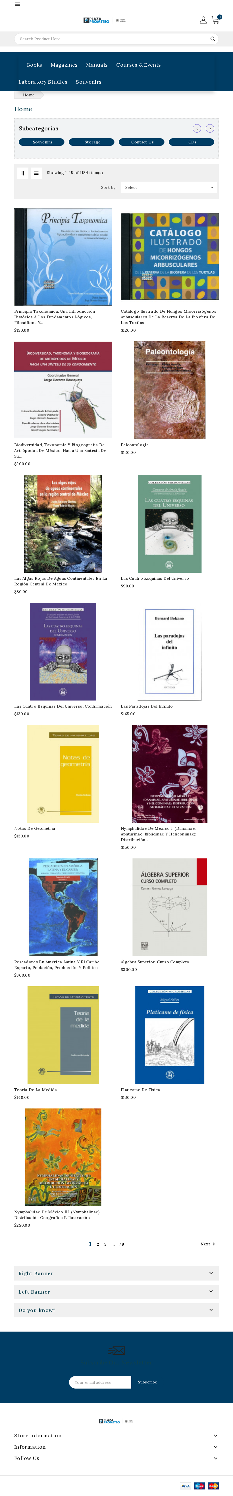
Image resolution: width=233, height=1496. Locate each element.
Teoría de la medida (35, 1089)
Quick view (104, 238)
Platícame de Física (140, 1089)
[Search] (213, 38)
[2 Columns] (22, 173)
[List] (36, 173)
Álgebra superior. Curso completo (155, 961)
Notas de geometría (34, 828)
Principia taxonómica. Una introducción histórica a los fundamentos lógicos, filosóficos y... (54, 317)
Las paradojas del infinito (147, 706)
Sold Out (104, 360)
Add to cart (104, 227)
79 (122, 1244)
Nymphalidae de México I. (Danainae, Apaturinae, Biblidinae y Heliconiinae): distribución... (159, 834)
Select (170, 187)
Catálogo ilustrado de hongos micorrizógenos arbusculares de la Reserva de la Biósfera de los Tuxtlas (168, 317)
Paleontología (135, 444)
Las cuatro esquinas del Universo (155, 578)
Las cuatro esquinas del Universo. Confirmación (63, 706)
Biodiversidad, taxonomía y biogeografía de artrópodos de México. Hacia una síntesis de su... (60, 450)
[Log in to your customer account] (203, 19)
